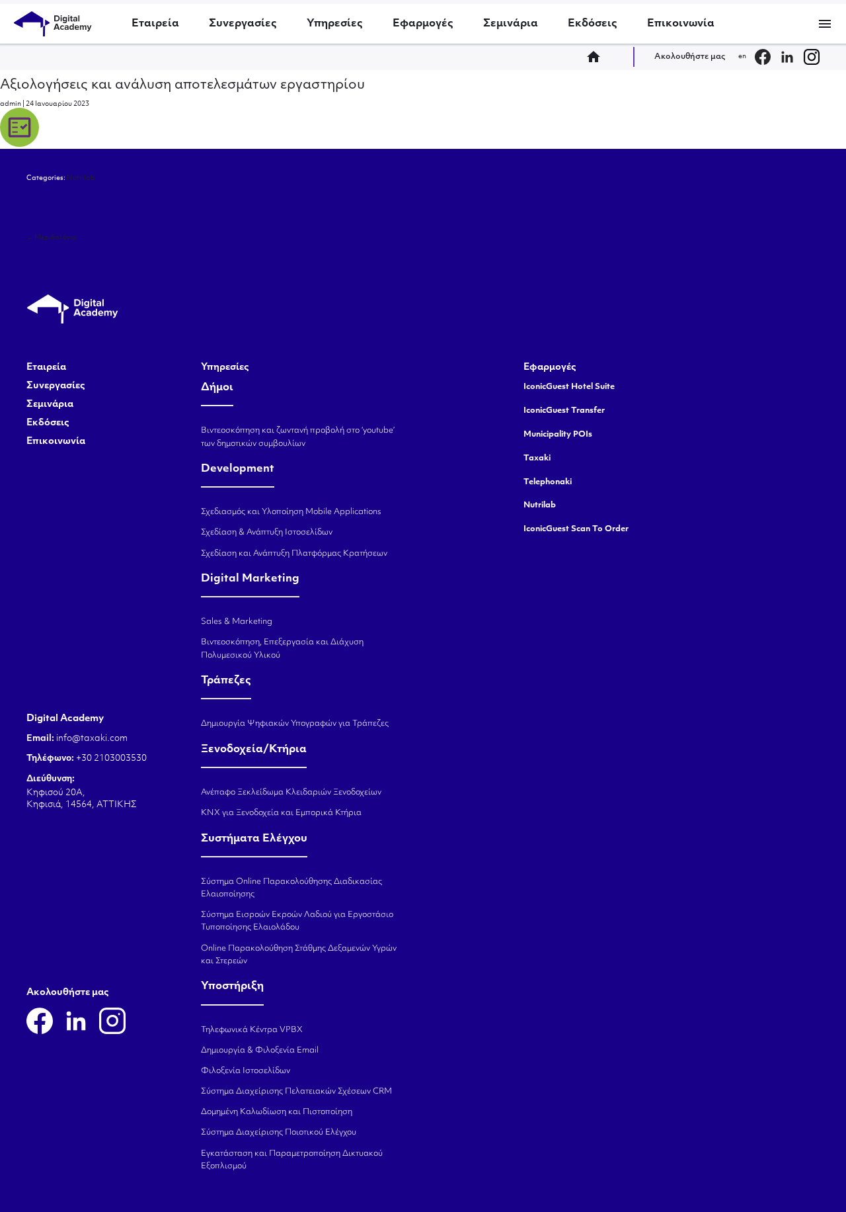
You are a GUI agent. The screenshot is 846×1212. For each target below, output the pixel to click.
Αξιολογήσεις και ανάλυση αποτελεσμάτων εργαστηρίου (182, 85)
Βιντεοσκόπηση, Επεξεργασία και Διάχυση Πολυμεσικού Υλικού (282, 648)
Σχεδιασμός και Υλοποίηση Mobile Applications (291, 512)
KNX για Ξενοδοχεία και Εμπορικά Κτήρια (281, 813)
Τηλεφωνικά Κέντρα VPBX (252, 1030)
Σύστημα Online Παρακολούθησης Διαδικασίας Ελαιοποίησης (291, 888)
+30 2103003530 (110, 758)
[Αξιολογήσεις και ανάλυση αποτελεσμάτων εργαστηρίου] (19, 145)
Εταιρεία (155, 24)
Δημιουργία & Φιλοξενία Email (260, 1051)
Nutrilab (81, 178)
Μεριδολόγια (51, 237)
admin (10, 104)
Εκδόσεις (592, 24)
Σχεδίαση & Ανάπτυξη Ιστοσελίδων (266, 533)
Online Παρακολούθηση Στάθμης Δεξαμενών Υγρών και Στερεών (299, 955)
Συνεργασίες (243, 24)
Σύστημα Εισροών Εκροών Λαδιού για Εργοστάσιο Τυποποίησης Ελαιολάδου (297, 921)
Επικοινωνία (680, 24)
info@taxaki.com (92, 738)
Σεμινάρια (510, 24)
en (742, 56)
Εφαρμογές (423, 24)
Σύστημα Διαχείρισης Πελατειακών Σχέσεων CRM (296, 1092)
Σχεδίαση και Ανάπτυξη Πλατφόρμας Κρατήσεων (294, 554)
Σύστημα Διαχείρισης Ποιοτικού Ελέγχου (278, 1133)
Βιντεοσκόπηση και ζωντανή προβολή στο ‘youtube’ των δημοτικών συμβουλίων (298, 437)
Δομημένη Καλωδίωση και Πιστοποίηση (276, 1112)
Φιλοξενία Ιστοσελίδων (245, 1071)
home (597, 57)
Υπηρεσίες (335, 24)
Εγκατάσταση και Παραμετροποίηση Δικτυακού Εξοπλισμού (292, 1160)
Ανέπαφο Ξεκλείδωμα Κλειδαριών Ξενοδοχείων (291, 793)
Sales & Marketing (236, 622)
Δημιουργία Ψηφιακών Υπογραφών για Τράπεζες (295, 724)
